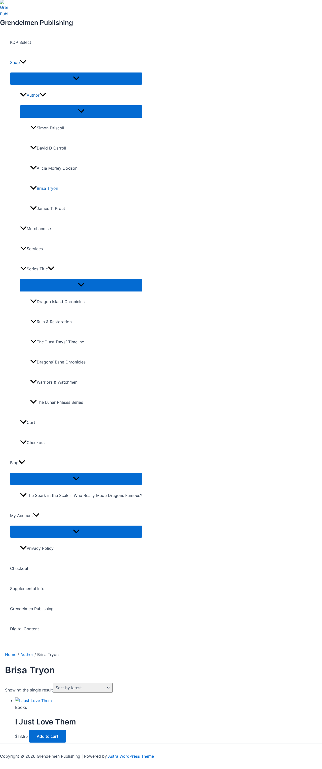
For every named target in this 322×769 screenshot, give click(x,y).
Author (33, 95)
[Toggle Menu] (76, 78)
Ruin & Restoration (54, 321)
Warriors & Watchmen (57, 382)
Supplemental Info (27, 588)
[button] (23, 62)
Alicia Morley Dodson (57, 168)
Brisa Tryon (47, 188)
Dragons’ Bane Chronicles (61, 361)
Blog (14, 462)
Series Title (37, 268)
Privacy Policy (40, 548)
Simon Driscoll (50, 127)
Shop (15, 62)
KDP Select (20, 42)
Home (10, 654)
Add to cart (47, 736)
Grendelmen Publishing (36, 22)
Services (35, 248)
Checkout (36, 442)
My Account (21, 515)
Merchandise (39, 228)
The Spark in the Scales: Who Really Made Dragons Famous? (84, 495)
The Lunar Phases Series (60, 402)
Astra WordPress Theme (131, 756)
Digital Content (24, 628)
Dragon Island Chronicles (61, 301)
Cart (31, 422)
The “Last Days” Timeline (60, 341)
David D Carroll (51, 148)
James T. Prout (51, 208)
